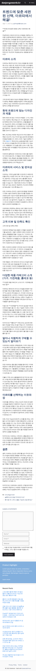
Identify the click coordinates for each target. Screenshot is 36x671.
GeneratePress (26, 668)
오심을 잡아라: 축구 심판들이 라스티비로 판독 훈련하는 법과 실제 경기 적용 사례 (13, 633)
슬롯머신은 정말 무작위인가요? (15, 497)
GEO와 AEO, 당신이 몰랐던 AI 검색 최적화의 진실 (13, 621)
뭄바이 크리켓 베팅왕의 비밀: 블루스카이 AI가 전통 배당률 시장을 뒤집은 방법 (13, 600)
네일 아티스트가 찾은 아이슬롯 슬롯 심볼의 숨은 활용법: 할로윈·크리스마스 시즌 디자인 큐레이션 (13, 608)
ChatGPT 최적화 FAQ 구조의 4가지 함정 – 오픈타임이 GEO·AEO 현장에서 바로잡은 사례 (13, 615)
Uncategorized (9, 495)
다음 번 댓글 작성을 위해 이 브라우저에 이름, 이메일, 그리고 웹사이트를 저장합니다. (18, 548)
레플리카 (8, 141)
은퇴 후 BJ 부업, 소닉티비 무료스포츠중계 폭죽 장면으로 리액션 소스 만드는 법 (13, 640)
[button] (25, 2)
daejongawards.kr (11, 2)
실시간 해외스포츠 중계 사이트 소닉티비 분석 (13, 627)
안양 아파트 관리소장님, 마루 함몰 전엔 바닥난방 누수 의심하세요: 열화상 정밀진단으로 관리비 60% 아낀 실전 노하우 (13, 648)
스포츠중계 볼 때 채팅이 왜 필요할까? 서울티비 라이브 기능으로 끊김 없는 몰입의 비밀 (13, 593)
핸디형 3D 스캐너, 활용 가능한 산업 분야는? (18, 500)
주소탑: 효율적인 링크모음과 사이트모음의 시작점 (13, 655)
